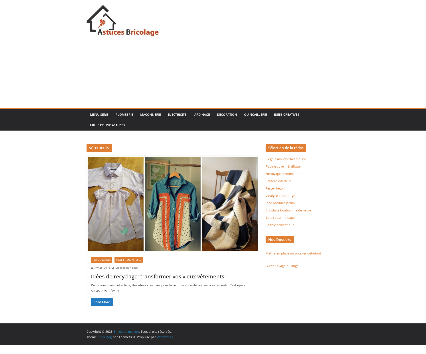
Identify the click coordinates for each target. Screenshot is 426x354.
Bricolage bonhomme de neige (288, 210)
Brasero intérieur (278, 181)
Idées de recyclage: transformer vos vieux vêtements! (158, 276)
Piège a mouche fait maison (286, 159)
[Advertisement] (213, 75)
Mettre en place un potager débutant (293, 253)
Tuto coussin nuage (280, 217)
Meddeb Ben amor (126, 268)
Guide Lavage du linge (282, 266)
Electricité (177, 114)
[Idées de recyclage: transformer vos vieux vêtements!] (173, 204)
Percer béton (275, 188)
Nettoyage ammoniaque (283, 174)
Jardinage (201, 114)
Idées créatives (286, 114)
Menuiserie (99, 114)
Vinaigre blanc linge (280, 196)
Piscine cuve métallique (283, 166)
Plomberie (124, 114)
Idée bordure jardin (280, 203)
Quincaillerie (255, 114)
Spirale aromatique (280, 225)
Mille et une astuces (107, 125)
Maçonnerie (150, 114)
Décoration (227, 114)
